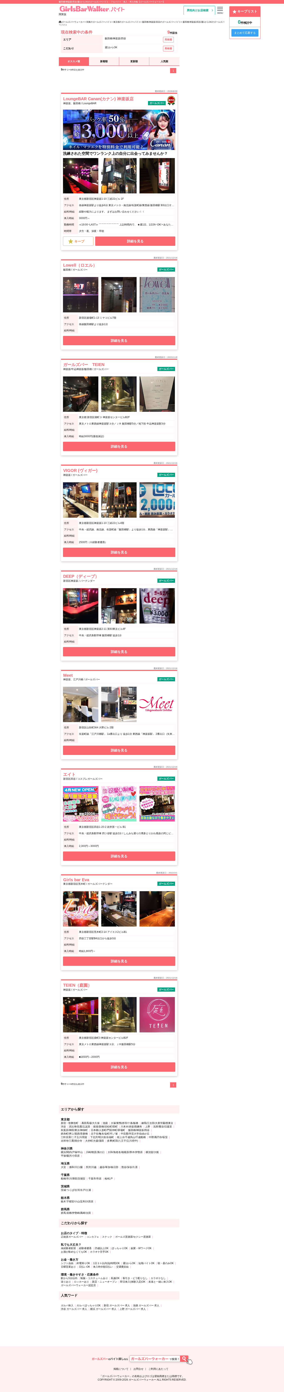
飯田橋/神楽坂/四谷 (138, 1130)
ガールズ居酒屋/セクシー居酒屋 (133, 1236)
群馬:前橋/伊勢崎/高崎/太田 (76, 1212)
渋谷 (63, 1126)
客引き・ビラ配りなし (135, 1278)
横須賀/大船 (152, 1152)
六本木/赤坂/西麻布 (131, 1126)
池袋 (105, 1123)
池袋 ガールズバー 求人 (146, 1305)
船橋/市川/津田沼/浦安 (73, 1178)
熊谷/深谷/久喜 (129, 1167)
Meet (68, 675)
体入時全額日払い (103, 1266)
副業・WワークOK (141, 1248)
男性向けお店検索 (198, 10)
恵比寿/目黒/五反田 (79, 1126)
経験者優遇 (85, 1248)
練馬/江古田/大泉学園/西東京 (157, 1123)
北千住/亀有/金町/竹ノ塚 (104, 1133)
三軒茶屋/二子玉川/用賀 (74, 1137)
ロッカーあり (81, 1281)
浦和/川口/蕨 (76, 1167)
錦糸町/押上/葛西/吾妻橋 (74, 1133)
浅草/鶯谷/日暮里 (162, 1126)
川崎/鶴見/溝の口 (95, 1152)
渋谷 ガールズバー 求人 (74, 1309)
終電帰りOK (83, 1263)
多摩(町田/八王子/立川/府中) (122, 1140)
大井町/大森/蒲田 (94, 1140)
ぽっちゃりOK (120, 1248)
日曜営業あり (68, 1266)
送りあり (66, 1281)
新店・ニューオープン (104, 1281)
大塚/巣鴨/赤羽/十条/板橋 (124, 1123)
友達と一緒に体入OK (160, 1281)
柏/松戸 (109, 1178)
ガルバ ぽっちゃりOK (89, 1305)
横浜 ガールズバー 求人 (103, 1309)
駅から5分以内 (69, 1278)
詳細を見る (135, 241)
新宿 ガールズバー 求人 (117, 1305)
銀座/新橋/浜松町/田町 (105, 1126)
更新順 (134, 61)
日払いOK (84, 1266)
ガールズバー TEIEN (83, 364)
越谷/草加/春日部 (109, 1167)
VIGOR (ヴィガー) (80, 470)
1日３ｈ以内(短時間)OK (106, 1263)
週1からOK (129, 1263)
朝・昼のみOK (166, 1263)
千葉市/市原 (94, 1178)
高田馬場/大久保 (90, 1123)
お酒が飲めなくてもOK (74, 1251)
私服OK (115, 1278)
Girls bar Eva (76, 879)
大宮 (63, 1167)
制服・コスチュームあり (94, 1278)
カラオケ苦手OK (99, 1251)
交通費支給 (122, 1266)
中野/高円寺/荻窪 (158, 1137)
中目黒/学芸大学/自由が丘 (135, 1133)
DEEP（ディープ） (81, 576)
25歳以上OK (102, 1248)
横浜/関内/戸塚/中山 (72, 1152)
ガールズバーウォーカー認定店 (78, 1285)
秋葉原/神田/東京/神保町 (74, 1130)
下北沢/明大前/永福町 (102, 1137)
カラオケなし (158, 1278)
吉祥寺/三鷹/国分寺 (71, 1140)
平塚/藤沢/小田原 (70, 1155)
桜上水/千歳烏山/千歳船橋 (131, 1137)
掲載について (121, 1368)
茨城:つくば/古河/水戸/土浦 (76, 1190)
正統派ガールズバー (72, 1236)
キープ (79, 241)
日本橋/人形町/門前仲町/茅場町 (108, 1130)
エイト (69, 774)
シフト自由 (67, 1263)
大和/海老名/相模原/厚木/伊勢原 (125, 1152)
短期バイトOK (146, 1263)
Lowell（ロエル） (80, 265)
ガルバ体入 (67, 1305)
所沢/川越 (91, 1167)
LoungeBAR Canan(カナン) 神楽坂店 (98, 99)
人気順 (164, 61)
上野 (147, 1126)
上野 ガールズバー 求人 (133, 1309)
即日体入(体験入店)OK (132, 1281)
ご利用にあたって (158, 1368)
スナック (107, 1236)
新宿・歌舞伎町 (69, 1123)
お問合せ (138, 1368)
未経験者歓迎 (68, 1248)
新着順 (104, 61)
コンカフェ (92, 1236)
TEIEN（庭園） (77, 985)
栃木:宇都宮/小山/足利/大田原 (77, 1201)
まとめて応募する (245, 32)
